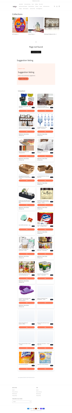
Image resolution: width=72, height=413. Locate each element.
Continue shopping (36, 52)
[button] (25, 9)
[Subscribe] (30, 401)
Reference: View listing (24, 134)
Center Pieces (31, 34)
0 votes (52, 128)
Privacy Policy (14, 395)
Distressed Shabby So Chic (49, 34)
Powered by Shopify (39, 410)
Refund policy (14, 393)
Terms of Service (15, 391)
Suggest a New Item (23, 78)
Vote (26, 110)
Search (13, 389)
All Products (14, 34)
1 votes (33, 107)
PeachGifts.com (34, 410)
